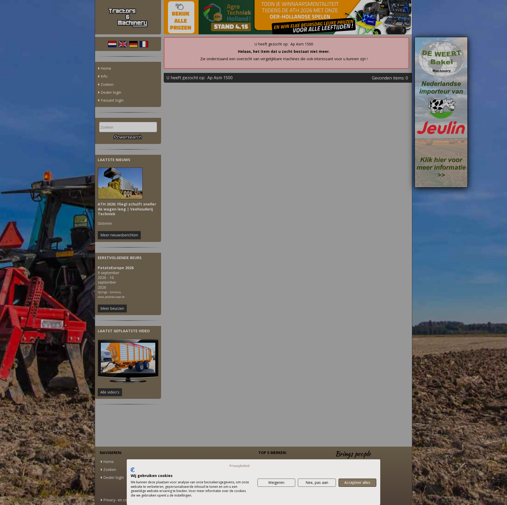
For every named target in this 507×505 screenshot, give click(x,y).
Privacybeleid (239, 466)
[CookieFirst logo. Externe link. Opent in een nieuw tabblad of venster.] (133, 469)
